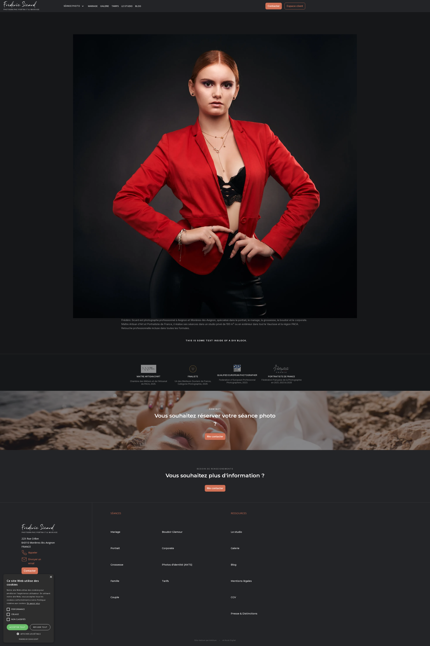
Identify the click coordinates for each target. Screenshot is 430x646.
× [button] (51, 577)
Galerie (104, 6)
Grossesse (117, 564)
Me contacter (215, 436)
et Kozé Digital (229, 640)
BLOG (138, 6)
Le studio (127, 6)
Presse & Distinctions (244, 613)
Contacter (274, 6)
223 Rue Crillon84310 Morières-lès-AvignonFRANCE (38, 542)
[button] (76, 6)
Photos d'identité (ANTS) (177, 564)
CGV (233, 597)
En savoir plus (33, 603)
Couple (115, 597)
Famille (115, 581)
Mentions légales (241, 581)
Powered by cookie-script (28, 639)
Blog (233, 564)
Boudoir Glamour (172, 531)
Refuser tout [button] (40, 627)
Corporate (168, 548)
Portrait (115, 548)
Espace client (295, 6)
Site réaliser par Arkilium (205, 640)
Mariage (93, 6)
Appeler (32, 552)
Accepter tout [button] (17, 627)
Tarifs (115, 6)
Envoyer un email (34, 559)
